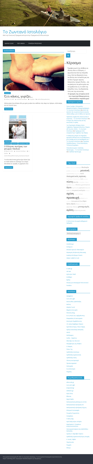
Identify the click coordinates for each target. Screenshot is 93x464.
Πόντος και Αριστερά (72, 360)
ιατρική (21, 156)
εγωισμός (85, 179)
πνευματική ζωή (77, 201)
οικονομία (78, 167)
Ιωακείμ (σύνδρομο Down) (74, 255)
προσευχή (72, 197)
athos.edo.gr (70, 382)
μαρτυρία (82, 188)
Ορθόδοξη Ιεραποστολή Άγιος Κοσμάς (77, 436)
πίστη (69, 181)
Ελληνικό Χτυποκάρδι (72, 410)
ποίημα (81, 194)
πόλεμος (73, 184)
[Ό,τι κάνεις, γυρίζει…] (33, 55)
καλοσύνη (46, 99)
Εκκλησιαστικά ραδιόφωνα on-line (76, 402)
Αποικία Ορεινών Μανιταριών (75, 249)
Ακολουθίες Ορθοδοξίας (73, 301)
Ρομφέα (68, 445)
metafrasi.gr (70, 244)
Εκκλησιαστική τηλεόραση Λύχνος (76, 407)
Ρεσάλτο (69, 285)
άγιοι (69, 187)
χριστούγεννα (85, 185)
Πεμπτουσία (70, 442)
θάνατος (78, 185)
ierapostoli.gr (70, 388)
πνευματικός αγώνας (76, 176)
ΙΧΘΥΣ (68, 332)
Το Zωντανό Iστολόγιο (24, 31)
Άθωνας (68, 396)
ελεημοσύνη (77, 173)
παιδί (82, 174)
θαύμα (77, 204)
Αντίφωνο (69, 247)
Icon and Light (70, 299)
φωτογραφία (73, 171)
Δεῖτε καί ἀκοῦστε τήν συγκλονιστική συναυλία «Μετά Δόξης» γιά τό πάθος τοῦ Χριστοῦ (78, 112)
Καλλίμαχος (69, 335)
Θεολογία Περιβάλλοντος (74, 321)
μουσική (84, 170)
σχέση (70, 193)
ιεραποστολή (70, 173)
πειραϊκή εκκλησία (78, 190)
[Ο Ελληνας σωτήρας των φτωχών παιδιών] (18, 116)
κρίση (86, 198)
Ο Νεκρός (69, 346)
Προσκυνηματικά (71, 363)
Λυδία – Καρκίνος (71, 338)
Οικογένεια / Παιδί (24, 143)
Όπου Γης (69, 349)
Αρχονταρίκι (70, 399)
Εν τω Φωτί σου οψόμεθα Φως (75, 315)
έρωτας (75, 182)
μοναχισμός (83, 206)
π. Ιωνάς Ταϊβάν (71, 439)
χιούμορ (76, 194)
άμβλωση (69, 190)
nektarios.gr (69, 391)
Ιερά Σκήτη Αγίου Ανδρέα (73, 421)
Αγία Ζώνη (69, 393)
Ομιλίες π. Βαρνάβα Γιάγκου (74, 434)
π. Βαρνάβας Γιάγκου (84, 182)
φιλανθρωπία (83, 204)
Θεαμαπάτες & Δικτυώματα (74, 318)
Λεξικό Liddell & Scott (72, 258)
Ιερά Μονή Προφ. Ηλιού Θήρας (75, 327)
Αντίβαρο (69, 277)
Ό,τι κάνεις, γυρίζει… (18, 96)
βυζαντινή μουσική (79, 210)
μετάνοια (81, 198)
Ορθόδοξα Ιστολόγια (72, 352)
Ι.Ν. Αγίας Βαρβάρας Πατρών (74, 324)
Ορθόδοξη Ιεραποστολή (73, 355)
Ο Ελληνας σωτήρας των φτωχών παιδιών (15, 147)
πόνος (68, 167)
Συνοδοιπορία (70, 369)
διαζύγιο (87, 190)
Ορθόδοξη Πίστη (71, 357)
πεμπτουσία (75, 188)
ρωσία (68, 171)
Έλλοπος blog (70, 313)
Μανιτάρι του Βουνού (73, 341)
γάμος (73, 204)
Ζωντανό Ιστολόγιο (22, 99)
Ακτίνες (68, 304)
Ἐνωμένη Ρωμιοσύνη (72, 413)
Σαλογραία (69, 366)
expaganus (69, 296)
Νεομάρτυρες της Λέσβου (74, 343)
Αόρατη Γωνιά (70, 307)
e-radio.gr (69, 268)
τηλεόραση (72, 167)
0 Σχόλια (32, 99)
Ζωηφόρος (69, 416)
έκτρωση (87, 188)
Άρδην (68, 280)
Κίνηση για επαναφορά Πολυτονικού (77, 282)
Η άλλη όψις (70, 419)
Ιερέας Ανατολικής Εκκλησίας (74, 329)
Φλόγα (68, 448)
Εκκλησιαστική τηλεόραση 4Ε (75, 405)
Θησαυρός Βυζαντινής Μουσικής (76, 252)
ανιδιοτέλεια (40, 99)
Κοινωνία (7, 93)
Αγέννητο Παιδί (71, 274)
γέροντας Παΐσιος (72, 207)
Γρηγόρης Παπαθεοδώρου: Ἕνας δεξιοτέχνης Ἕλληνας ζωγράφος (77, 143)
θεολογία (85, 167)
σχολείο (68, 185)
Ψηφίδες (69, 372)
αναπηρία (68, 201)
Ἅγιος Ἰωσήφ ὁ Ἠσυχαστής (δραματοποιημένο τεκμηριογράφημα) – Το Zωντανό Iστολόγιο (78, 108)
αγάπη (69, 210)
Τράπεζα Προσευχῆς (35, 43)
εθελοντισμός (14, 156)
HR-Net (68, 271)
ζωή (81, 179)
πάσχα (78, 171)
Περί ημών (21, 43)
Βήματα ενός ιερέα (71, 310)
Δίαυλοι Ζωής (9, 43)
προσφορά (26, 156)
